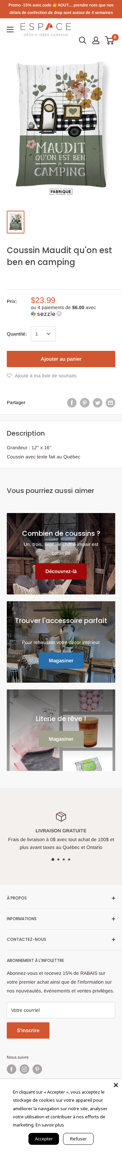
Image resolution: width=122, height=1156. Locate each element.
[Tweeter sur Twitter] (97, 402)
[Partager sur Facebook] (72, 402)
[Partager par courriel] (110, 402)
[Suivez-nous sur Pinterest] (37, 1069)
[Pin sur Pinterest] (84, 402)
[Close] (116, 1085)
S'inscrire (28, 1030)
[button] (73, 310)
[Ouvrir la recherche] (82, 40)
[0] (109, 40)
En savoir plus (50, 1125)
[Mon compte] (96, 40)
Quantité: (17, 334)
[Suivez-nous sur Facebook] (11, 1069)
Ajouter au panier (61, 359)
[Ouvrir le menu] (10, 29)
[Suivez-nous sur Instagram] (24, 1069)
